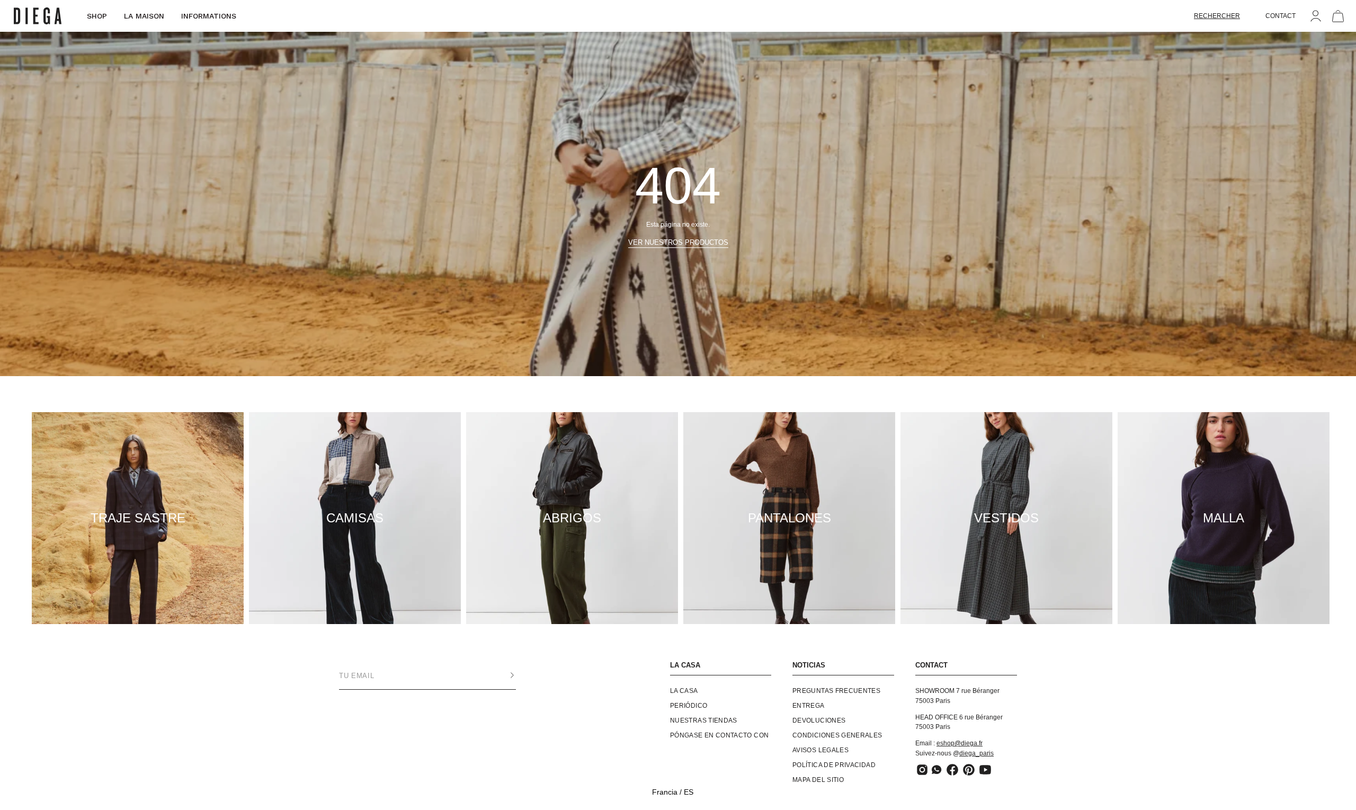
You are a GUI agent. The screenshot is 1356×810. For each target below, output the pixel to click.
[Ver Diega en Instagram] (922, 770)
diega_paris (976, 753)
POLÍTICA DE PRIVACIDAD (834, 765)
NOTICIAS (808, 665)
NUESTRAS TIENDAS (703, 720)
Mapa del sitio (818, 780)
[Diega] (37, 16)
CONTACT (1280, 16)
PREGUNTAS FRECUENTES (836, 691)
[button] (1217, 16)
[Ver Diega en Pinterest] (969, 770)
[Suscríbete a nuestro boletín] (501, 675)
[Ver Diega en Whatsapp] (937, 770)
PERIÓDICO (688, 705)
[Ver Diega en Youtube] (985, 770)
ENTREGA (808, 705)
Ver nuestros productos (678, 242)
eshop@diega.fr (959, 743)
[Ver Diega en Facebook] (952, 770)
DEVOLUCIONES (818, 720)
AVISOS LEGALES (820, 750)
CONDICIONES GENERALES (837, 735)
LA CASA (685, 665)
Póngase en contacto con (719, 735)
